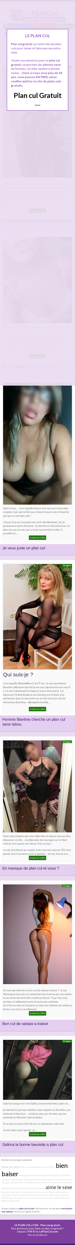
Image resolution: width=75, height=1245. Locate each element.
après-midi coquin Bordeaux (29, 1192)
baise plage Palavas (28, 1175)
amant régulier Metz (44, 1182)
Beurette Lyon (8, 1192)
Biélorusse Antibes (28, 1167)
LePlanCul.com (48, 1231)
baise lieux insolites (52, 1192)
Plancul (43, 1235)
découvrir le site (38, 702)
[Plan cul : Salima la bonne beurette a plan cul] (37, 1071)
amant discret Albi (46, 1175)
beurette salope (47, 1195)
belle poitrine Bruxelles (36, 1179)
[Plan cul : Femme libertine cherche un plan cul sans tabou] (37, 617)
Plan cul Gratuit (38, 95)
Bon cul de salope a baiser (25, 1023)
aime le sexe (59, 1187)
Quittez (37, 105)
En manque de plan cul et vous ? (30, 868)
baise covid (14, 1200)
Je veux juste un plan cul (23, 548)
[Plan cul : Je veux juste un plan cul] (37, 445)
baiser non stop (10, 1166)
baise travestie (55, 1179)
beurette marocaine (19, 1188)
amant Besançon (37, 1188)
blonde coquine (9, 1198)
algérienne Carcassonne (29, 1198)
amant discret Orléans (23, 1182)
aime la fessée (62, 1195)
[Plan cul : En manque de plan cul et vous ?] (37, 787)
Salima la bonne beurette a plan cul (32, 1144)
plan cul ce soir (26, 1208)
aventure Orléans (46, 1167)
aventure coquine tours (13, 1179)
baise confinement (30, 1195)
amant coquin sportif (50, 1198)
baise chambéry (63, 1175)
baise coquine (13, 1195)
